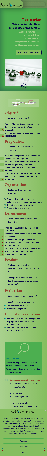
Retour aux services (28, 52)
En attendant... (14, 358)
